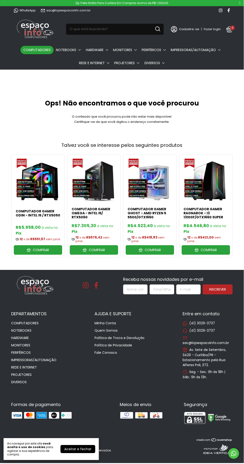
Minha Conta (105, 323)
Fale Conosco (106, 352)
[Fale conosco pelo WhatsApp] (233, 453)
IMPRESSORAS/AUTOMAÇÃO (193, 50)
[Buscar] (157, 28)
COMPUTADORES (37, 50)
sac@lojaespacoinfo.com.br (68, 10)
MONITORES (122, 50)
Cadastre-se (189, 29)
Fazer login (212, 29)
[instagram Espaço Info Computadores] (220, 10)
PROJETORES (124, 63)
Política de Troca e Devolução (119, 337)
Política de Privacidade (113, 345)
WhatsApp (28, 10)
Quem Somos (106, 330)
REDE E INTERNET (92, 63)
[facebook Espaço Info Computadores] (229, 10)
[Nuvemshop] (214, 440)
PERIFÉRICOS (151, 50)
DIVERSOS (152, 63)
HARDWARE (95, 50)
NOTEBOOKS (66, 50)
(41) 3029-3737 (202, 323)
